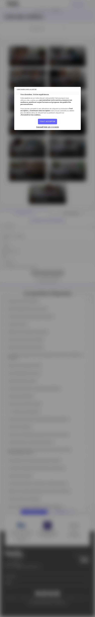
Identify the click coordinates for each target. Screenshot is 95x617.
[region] (47, 108)
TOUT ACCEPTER (47, 121)
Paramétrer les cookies (47, 127)
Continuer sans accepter (27, 89)
